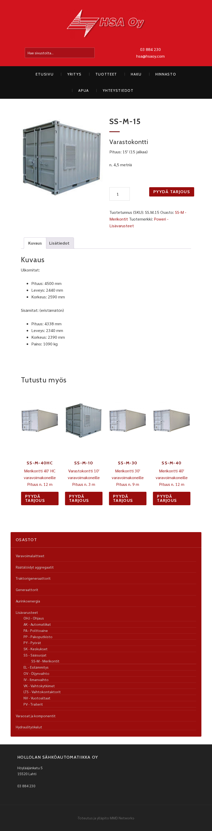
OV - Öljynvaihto (36, 673)
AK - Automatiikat (37, 624)
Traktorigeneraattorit (33, 578)
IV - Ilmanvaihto (36, 679)
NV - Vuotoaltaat (37, 698)
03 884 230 (150, 49)
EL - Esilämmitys (36, 667)
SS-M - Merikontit (45, 661)
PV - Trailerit (33, 704)
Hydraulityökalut (29, 726)
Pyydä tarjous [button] (35, 498)
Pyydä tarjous (171, 191)
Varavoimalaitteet (30, 555)
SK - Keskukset (36, 648)
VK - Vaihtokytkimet (39, 685)
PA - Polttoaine (36, 630)
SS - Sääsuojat (35, 655)
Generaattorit (27, 589)
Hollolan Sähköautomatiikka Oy (106, 24)
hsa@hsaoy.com (150, 56)
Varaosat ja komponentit (36, 715)
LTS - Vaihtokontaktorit (42, 691)
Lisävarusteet (27, 612)
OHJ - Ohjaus (34, 618)
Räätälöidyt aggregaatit (35, 567)
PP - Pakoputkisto (38, 636)
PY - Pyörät (32, 642)
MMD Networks (122, 817)
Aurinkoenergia (28, 601)
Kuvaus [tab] (35, 243)
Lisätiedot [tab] (59, 243)
